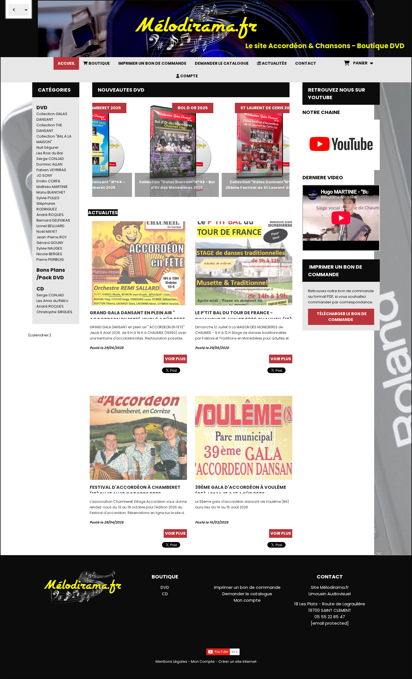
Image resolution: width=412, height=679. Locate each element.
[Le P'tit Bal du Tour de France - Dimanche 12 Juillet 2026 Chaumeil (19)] (243, 263)
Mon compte (247, 600)
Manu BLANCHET (50, 192)
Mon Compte (203, 661)
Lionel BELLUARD (50, 226)
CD (165, 594)
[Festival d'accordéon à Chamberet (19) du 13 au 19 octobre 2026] (138, 437)
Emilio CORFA (48, 181)
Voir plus (175, 359)
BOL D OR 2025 (174, 108)
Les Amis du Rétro (52, 300)
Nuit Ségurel (47, 147)
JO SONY (44, 175)
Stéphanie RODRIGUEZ (46, 206)
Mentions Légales (171, 661)
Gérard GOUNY (49, 242)
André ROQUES (50, 214)
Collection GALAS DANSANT (51, 116)
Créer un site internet (237, 661)
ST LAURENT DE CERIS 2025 (249, 108)
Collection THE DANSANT (49, 127)
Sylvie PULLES (47, 198)
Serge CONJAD (50, 158)
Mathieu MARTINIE (52, 186)
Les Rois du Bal (49, 153)
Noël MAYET (46, 231)
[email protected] (330, 623)
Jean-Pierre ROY (51, 237)
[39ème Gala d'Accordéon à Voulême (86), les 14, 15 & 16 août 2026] (243, 437)
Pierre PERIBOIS (50, 259)
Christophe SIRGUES (54, 312)
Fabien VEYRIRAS (51, 170)
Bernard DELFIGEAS (53, 220)
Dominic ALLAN (49, 164)
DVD (41, 107)
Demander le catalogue (247, 594)
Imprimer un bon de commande (247, 587)
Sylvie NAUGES (49, 248)
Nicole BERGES (49, 254)
